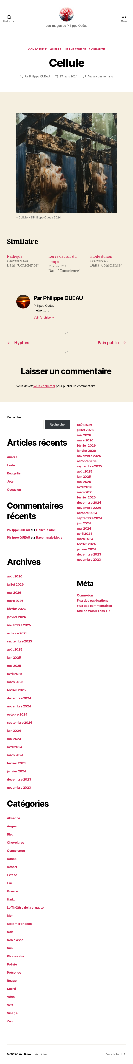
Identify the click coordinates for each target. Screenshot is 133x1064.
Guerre (55, 49)
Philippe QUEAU (39, 76)
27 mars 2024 (68, 76)
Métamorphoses (19, 924)
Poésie (12, 964)
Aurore (12, 457)
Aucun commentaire (100, 76)
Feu (9, 883)
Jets (10, 481)
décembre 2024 (19, 698)
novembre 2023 (19, 787)
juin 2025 (14, 657)
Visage (12, 1013)
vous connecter (44, 386)
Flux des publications (92, 600)
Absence (13, 818)
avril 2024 (14, 747)
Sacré (11, 989)
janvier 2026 (16, 617)
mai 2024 (14, 739)
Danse (11, 859)
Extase (12, 875)
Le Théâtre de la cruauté (85, 49)
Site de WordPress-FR (93, 611)
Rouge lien (14, 473)
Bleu (10, 834)
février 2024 (16, 763)
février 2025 (16, 690)
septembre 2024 (19, 722)
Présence (14, 972)
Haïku (11, 899)
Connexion (85, 595)
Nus (10, 948)
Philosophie (15, 956)
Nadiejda (15, 256)
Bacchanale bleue (49, 537)
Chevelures (15, 842)
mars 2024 (15, 755)
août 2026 (14, 576)
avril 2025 (14, 674)
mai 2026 (14, 592)
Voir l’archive (44, 317)
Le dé (11, 465)
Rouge (12, 980)
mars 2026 (15, 601)
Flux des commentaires (94, 606)
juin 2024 (14, 730)
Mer (10, 915)
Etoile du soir (101, 256)
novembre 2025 (19, 625)
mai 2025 (14, 666)
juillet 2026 (15, 584)
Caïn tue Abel (45, 530)
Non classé (15, 940)
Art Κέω (25, 1054)
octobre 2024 (17, 714)
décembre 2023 (19, 779)
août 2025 (14, 649)
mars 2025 (15, 682)
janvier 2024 (16, 771)
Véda (11, 997)
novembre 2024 (19, 706)
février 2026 (16, 609)
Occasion (14, 489)
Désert (12, 867)
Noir (10, 932)
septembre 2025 (19, 641)
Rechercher (14, 417)
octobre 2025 (17, 633)
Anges (12, 826)
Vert (10, 1005)
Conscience (37, 49)
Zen (10, 1021)
